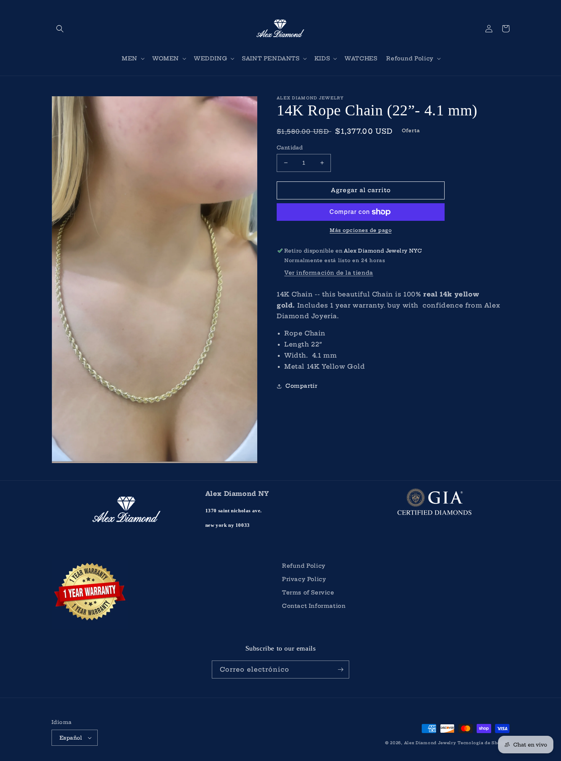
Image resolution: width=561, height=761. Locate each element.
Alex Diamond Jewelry (430, 742)
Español (71, 738)
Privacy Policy (304, 579)
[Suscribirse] (340, 669)
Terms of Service (308, 592)
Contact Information (313, 605)
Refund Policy (304, 565)
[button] (60, 28)
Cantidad (290, 147)
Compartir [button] (301, 385)
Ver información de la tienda (328, 272)
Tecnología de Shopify (483, 742)
